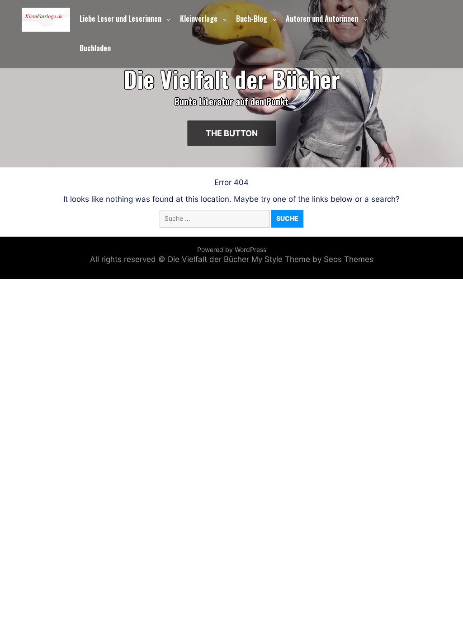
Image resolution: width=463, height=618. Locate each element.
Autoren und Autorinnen (322, 18)
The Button (232, 133)
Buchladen (95, 48)
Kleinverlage (198, 18)
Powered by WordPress (231, 249)
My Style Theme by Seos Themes (312, 259)
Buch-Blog (251, 18)
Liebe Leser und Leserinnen (120, 18)
